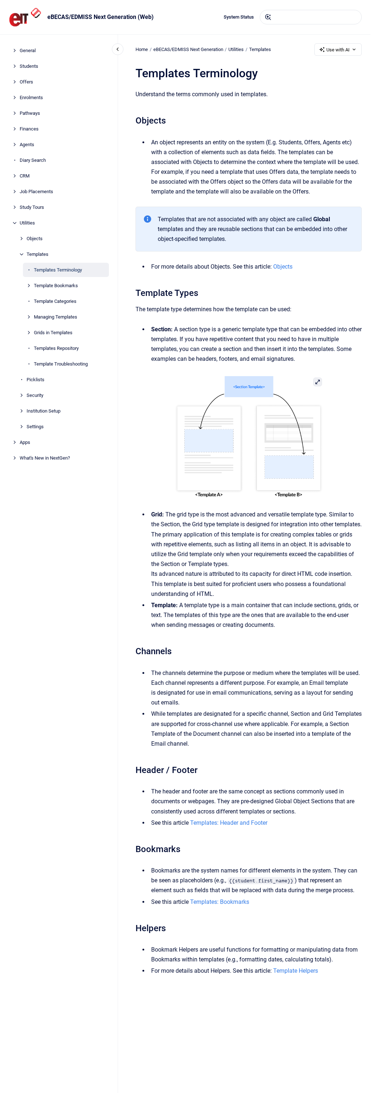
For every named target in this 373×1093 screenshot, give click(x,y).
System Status (239, 17)
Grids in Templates (53, 332)
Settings (35, 426)
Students (29, 66)
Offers (26, 82)
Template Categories (55, 301)
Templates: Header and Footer (228, 822)
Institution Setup (43, 411)
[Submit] (268, 17)
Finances (29, 129)
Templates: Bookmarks (219, 901)
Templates (37, 254)
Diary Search (33, 160)
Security (35, 395)
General (28, 50)
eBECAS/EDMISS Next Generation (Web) (100, 16)
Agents (27, 144)
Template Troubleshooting (61, 364)
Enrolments (31, 97)
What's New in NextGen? (45, 458)
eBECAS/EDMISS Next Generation (188, 49)
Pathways (30, 113)
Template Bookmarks (56, 285)
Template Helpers (295, 970)
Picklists (35, 379)
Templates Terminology (58, 270)
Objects (35, 238)
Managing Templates (55, 317)
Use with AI (338, 49)
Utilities (27, 223)
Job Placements (36, 191)
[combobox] (310, 17)
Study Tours (32, 207)
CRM (25, 176)
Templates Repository (56, 348)
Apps (25, 442)
